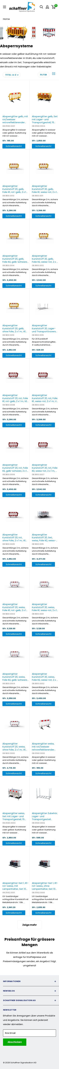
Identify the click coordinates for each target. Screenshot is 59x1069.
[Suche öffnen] (41, 7)
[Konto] (47, 7)
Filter (43, 74)
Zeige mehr (29, 925)
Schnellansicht (14, 146)
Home (6, 19)
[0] (53, 7)
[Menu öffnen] (4, 7)
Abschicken (15, 1042)
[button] (53, 73)
